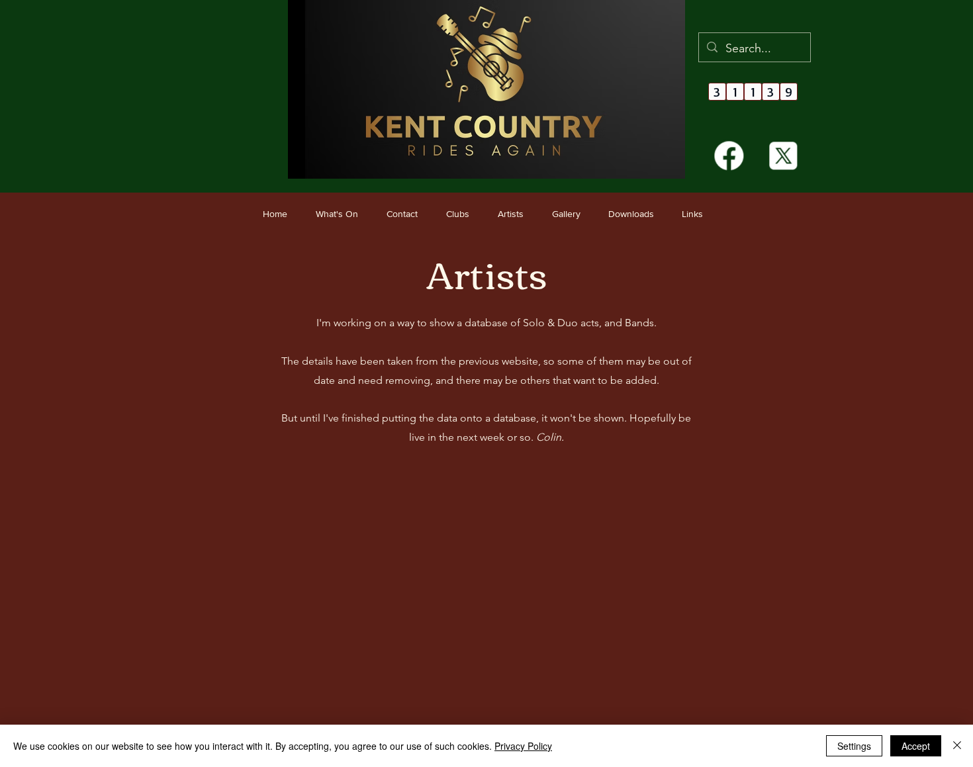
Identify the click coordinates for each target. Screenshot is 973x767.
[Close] (957, 745)
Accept (916, 745)
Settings (854, 745)
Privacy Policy (523, 745)
